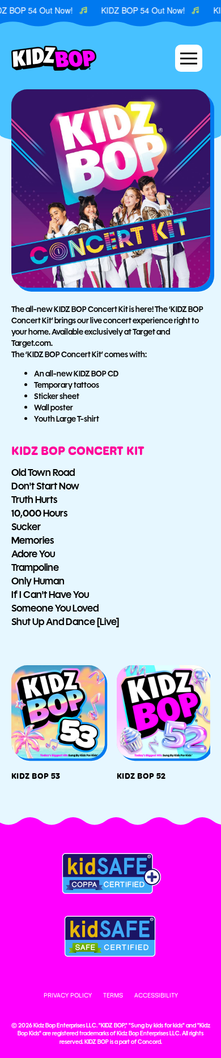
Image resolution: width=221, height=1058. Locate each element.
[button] (188, 58)
